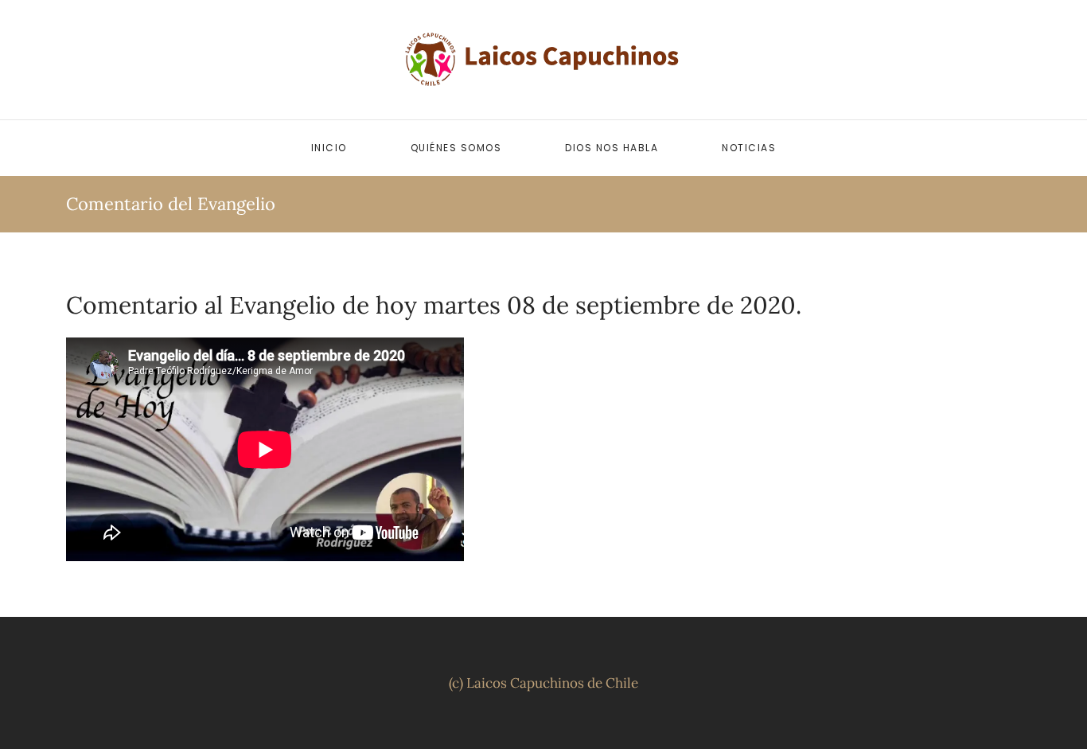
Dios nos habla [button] (611, 147)
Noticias (749, 147)
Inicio (329, 147)
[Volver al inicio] (543, 60)
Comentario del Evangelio (170, 204)
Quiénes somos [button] (456, 147)
